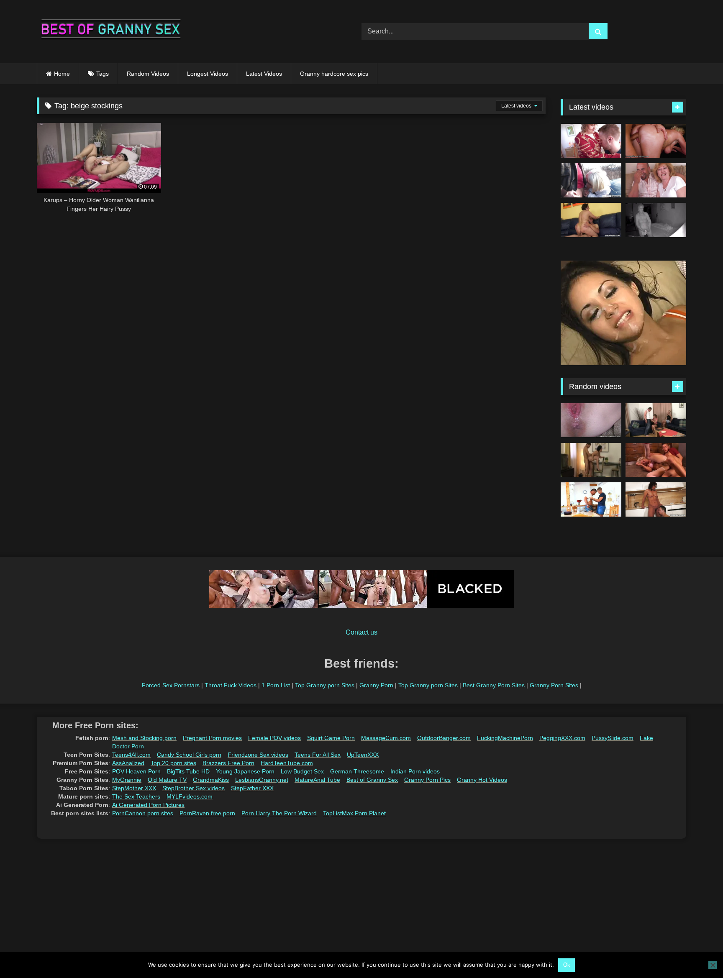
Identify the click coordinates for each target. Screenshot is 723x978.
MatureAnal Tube (317, 779)
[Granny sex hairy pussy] (656, 180)
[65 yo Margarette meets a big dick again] (591, 180)
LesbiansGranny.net (261, 779)
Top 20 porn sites (173, 763)
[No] (712, 965)
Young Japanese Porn (245, 771)
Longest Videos (207, 73)
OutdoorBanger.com (444, 738)
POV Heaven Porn (136, 771)
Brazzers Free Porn (228, 763)
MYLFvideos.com (190, 796)
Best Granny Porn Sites (494, 685)
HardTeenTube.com (287, 763)
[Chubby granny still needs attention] (656, 499)
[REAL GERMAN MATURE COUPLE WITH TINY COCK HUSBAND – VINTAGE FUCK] (591, 499)
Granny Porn (376, 685)
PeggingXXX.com (562, 738)
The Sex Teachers (136, 796)
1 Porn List (276, 685)
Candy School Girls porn (189, 754)
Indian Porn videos (415, 771)
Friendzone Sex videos (258, 754)
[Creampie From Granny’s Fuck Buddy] (591, 420)
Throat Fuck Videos (230, 685)
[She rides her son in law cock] (656, 420)
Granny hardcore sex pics (334, 73)
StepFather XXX (252, 788)
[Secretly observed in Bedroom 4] (656, 220)
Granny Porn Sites (554, 685)
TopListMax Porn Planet (354, 813)
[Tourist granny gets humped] (591, 460)
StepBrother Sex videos (193, 788)
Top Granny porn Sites (324, 685)
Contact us (361, 632)
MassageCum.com (386, 738)
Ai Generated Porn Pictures (148, 804)
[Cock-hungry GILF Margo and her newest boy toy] (591, 220)
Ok (566, 965)
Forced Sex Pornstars (171, 685)
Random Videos (148, 73)
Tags (102, 73)
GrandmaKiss (211, 779)
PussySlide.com (612, 738)
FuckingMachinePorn (505, 738)
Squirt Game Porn (331, 738)
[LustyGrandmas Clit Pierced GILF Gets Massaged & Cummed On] (656, 141)
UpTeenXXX (363, 754)
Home (62, 73)
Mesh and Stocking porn (144, 738)
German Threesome (357, 771)
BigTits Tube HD (188, 771)
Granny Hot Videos (482, 779)
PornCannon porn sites (142, 813)
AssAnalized (128, 763)
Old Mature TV (167, 779)
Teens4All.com (131, 754)
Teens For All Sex (318, 754)
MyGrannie (126, 779)
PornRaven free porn (207, 813)
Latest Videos (264, 73)
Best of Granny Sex (372, 779)
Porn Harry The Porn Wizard (279, 813)
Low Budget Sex (302, 771)
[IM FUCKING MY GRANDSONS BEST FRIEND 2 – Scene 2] (656, 460)
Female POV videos (274, 738)
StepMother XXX (134, 788)
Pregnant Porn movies (212, 738)
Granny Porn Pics (427, 779)
